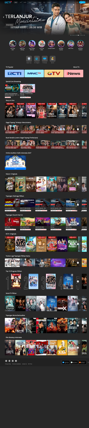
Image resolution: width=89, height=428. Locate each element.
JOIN (15, 168)
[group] (66, 362)
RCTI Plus (30, 364)
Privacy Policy (8, 364)
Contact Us (24, 364)
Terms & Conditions (16, 364)
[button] (82, 2)
